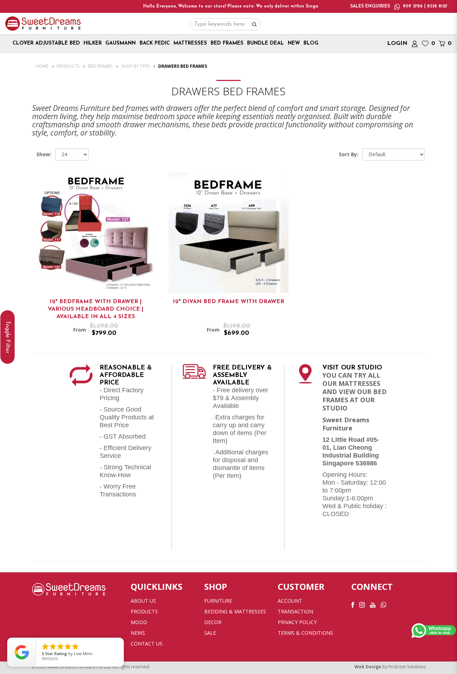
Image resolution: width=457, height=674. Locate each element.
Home (42, 66)
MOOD (139, 622)
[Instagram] (362, 604)
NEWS (138, 632)
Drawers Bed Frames (182, 66)
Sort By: (348, 154)
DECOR (212, 622)
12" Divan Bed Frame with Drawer (228, 302)
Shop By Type (135, 66)
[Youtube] (373, 604)
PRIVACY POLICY (297, 622)
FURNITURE (218, 600)
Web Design (368, 667)
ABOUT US (143, 600)
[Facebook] (352, 604)
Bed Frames (100, 66)
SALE (210, 632)
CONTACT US (146, 643)
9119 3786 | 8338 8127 (425, 6)
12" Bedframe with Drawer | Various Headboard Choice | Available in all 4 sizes (96, 309)
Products (68, 66)
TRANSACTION (295, 611)
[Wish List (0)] (425, 43)
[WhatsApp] (383, 604)
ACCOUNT (290, 600)
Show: (43, 154)
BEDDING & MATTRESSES (235, 611)
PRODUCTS (144, 611)
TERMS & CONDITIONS (305, 632)
